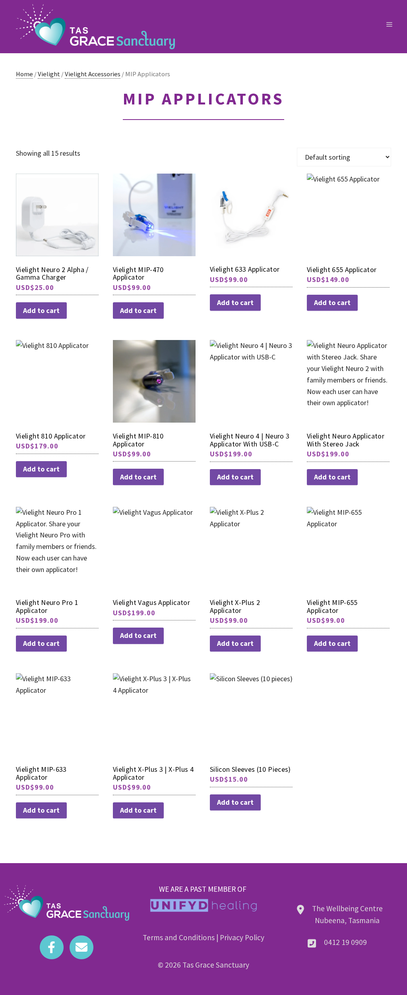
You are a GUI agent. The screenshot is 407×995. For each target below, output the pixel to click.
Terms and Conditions (179, 937)
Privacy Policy (242, 937)
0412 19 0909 (345, 942)
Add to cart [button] (41, 310)
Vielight (49, 74)
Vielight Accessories (92, 74)
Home (24, 74)
